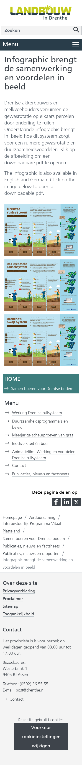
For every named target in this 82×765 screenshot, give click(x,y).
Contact (19, 465)
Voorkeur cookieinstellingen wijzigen (41, 736)
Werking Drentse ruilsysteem (37, 412)
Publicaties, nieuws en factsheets (40, 473)
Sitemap (10, 606)
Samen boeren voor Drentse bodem (42, 388)
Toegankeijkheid (18, 614)
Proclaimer (13, 598)
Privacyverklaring (19, 590)
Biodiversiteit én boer (30, 443)
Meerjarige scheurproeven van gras (42, 435)
